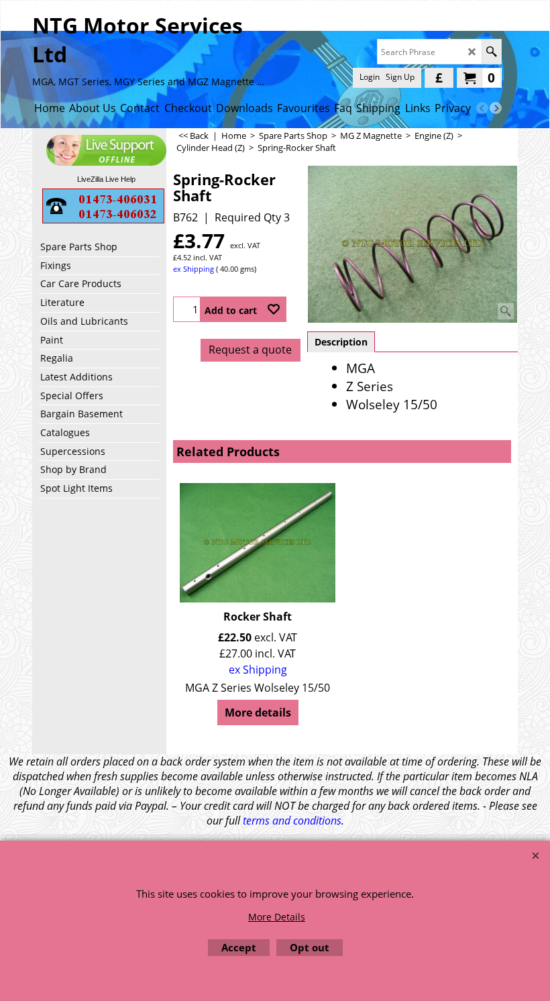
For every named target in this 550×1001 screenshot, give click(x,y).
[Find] (491, 52)
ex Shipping (193, 269)
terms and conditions (292, 820)
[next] (496, 108)
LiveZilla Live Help (106, 179)
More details (258, 712)
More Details (276, 916)
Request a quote (250, 349)
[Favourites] (274, 309)
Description (341, 341)
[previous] (482, 108)
